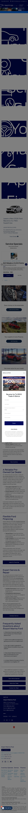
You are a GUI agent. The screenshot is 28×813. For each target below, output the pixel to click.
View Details (14, 429)
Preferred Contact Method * (10, 407)
